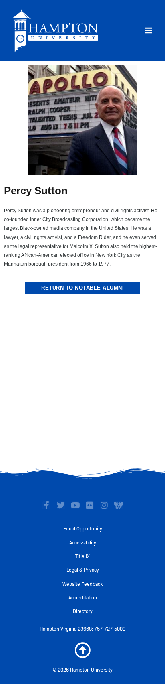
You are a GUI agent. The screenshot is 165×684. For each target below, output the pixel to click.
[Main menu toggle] (148, 30)
